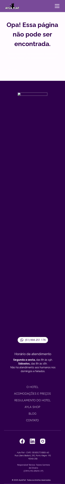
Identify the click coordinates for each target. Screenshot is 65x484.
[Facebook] (22, 441)
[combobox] (29, 70)
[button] (33, 340)
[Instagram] (42, 441)
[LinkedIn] (32, 441)
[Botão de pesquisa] (58, 71)
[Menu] (57, 6)
